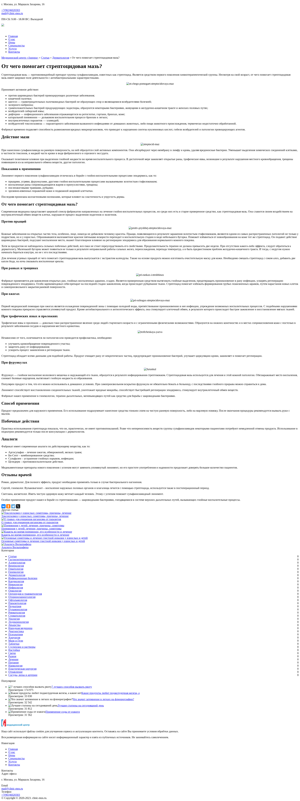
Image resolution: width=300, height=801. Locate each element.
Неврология (15, 584)
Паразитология (17, 603)
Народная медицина (20, 628)
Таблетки (13, 643)
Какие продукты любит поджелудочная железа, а (110, 693)
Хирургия (14, 637)
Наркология (15, 665)
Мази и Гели (15, 640)
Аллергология (16, 562)
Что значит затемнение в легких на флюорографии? (103, 699)
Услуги (12, 48)
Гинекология (15, 571)
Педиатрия (14, 606)
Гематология (15, 568)
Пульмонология (17, 609)
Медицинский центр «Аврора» (19, 57)
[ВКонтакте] (3, 506)
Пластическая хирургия (22, 668)
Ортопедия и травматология (25, 593)
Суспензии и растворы (21, 646)
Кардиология (16, 581)
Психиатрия (15, 634)
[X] (18, 506)
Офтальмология (17, 600)
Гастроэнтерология (19, 559)
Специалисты (16, 45)
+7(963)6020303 (10, 10)
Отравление (15, 671)
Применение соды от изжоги (62, 711)
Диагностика (16, 631)
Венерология (16, 565)
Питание (13, 662)
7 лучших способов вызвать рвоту (72, 686)
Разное (12, 656)
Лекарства (14, 625)
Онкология (14, 590)
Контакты (14, 51)
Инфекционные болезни (22, 578)
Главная (13, 36)
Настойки (14, 650)
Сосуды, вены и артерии (22, 675)
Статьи (45, 57)
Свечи (12, 653)
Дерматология (60, 57)
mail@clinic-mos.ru (12, 13)
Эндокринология (18, 621)
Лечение (13, 659)
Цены (11, 42)
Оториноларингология (21, 596)
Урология (14, 618)
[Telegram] (13, 506)
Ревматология (16, 612)
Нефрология (15, 587)
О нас (11, 39)
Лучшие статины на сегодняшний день (80, 705)
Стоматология (16, 615)
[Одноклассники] (8, 506)
